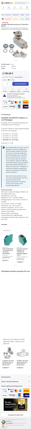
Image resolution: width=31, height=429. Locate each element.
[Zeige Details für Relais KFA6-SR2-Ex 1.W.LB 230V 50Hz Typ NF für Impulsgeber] (8, 240)
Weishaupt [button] (16, 15)
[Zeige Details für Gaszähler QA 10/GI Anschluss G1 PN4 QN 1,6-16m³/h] (8, 353)
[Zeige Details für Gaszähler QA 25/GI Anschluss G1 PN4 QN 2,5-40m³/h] (22, 353)
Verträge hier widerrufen (15, 415)
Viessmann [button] (8, 15)
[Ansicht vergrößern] (15, 44)
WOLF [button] (27, 15)
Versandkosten (19, 77)
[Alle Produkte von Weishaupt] (5, 22)
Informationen (6, 377)
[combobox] (22, 3)
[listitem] (15, 44)
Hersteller (4, 224)
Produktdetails (6, 114)
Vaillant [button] (22, 15)
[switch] (3, 427)
